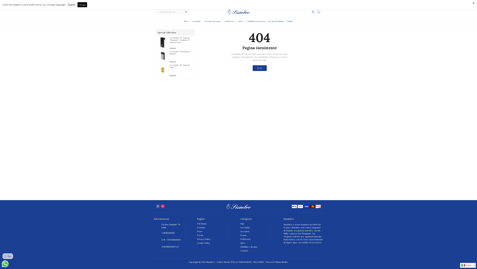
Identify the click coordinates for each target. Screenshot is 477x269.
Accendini (245, 227)
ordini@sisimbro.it (170, 246)
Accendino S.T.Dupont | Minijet (180, 52)
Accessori (244, 231)
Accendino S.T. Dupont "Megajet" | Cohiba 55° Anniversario (180, 40)
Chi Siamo (202, 224)
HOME (259, 68)
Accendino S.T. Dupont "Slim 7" (180, 66)
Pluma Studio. (281, 262)
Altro (242, 243)
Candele (244, 251)
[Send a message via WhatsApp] (5, 264)
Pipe (242, 224)
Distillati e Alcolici (248, 247)
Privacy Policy (203, 239)
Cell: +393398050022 (171, 240)
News (199, 231)
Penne (243, 235)
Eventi (200, 235)
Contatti (201, 227)
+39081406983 (168, 233)
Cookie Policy (203, 243)
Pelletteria (245, 239)
